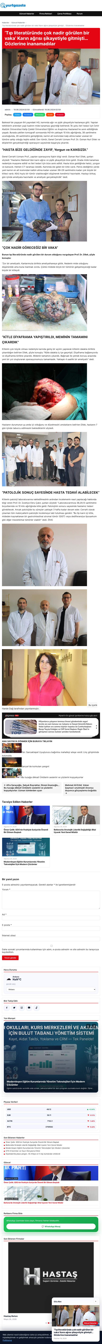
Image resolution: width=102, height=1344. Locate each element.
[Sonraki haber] (94, 1026)
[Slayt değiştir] (46, 1323)
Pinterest (60, 115)
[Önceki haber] (88, 1026)
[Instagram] (22, 1008)
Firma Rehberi (45, 13)
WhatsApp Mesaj (51, 1226)
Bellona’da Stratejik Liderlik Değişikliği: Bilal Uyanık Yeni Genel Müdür (34, 1145)
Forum (80, 13)
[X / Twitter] (14, 1008)
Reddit (50, 115)
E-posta (7, 925)
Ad (4, 914)
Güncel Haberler (26, 13)
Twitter (17, 115)
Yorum (6, 889)
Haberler (5, 23)
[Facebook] (7, 1008)
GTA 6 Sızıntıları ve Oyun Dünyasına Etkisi (23, 1151)
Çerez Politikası (64, 13)
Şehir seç (11, 984)
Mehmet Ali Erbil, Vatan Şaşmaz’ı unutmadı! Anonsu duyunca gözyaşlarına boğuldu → (81, 789)
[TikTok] (36, 1008)
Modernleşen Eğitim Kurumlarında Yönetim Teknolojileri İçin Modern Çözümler (38, 1148)
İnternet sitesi (9, 935)
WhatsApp (39, 115)
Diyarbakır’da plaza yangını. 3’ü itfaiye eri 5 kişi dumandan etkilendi (33, 1154)
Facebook (28, 115)
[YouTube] (29, 1008)
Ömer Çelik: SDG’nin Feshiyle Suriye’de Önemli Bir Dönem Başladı (32, 1142)
